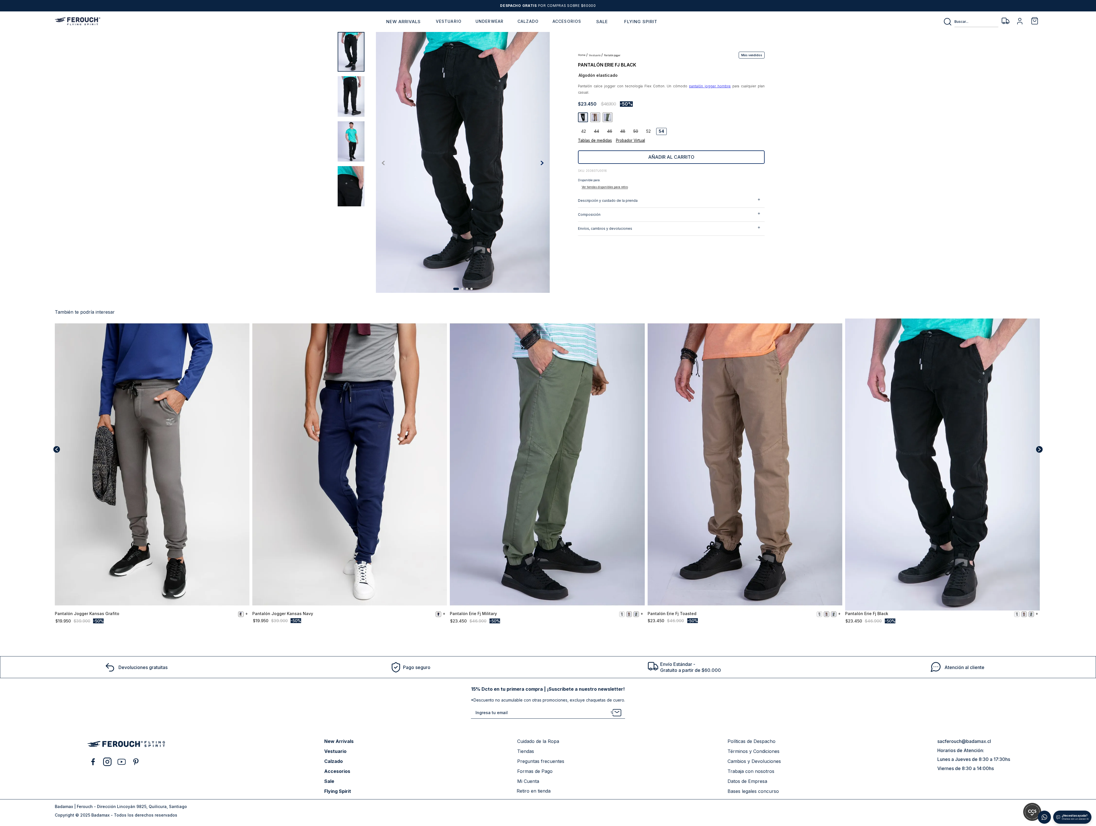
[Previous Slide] (57, 449)
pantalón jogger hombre (710, 86)
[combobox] (970, 21)
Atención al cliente (964, 667)
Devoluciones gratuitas (143, 667)
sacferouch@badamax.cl (964, 741)
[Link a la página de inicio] (582, 55)
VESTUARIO (595, 55)
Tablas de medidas (595, 140)
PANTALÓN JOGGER (612, 55)
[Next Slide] (1039, 449)
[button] (752, 55)
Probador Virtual (630, 140)
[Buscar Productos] (948, 21)
